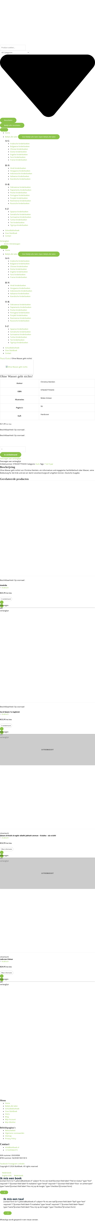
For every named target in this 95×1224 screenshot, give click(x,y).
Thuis (2, 358)
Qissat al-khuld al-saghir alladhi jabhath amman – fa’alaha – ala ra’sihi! (28, 835)
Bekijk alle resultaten (12, 125)
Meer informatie (6, 849)
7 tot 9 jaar (48, 464)
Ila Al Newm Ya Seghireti (10, 712)
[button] (10, 458)
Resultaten (8, 120)
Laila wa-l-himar (6, 959)
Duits (8, 358)
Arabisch (5, 588)
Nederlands (6, 1173)
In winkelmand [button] (6, 599)
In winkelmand (10, 454)
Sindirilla (3, 585)
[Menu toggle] (4, 130)
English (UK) (7, 1175)
